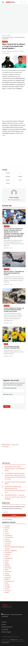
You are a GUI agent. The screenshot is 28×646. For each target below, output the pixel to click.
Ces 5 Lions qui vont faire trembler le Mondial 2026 (11, 347)
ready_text (8, 577)
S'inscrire (14, 515)
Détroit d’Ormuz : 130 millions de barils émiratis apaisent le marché (14, 273)
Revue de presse (9, 581)
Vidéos (7, 592)
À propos (4, 622)
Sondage (7, 587)
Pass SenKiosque (5, 642)
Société (7, 585)
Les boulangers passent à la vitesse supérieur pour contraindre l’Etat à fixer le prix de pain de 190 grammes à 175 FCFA (15, 476)
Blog (6, 530)
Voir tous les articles (14, 200)
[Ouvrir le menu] (2, 2)
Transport (8, 590)
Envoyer (7, 406)
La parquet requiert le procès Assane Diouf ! (15, 483)
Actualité (5, 41)
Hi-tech (7, 556)
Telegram (8, 180)
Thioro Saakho (14, 51)
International (8, 558)
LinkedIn (20, 176)
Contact (3, 624)
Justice (7, 560)
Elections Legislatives (11, 550)
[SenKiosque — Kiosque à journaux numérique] (14, 617)
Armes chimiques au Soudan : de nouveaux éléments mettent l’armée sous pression (14, 309)
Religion (7, 579)
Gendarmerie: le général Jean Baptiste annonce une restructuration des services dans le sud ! (15, 489)
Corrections (4, 629)
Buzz (6, 531)
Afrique (7, 528)
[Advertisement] (14, 19)
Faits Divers (8, 552)
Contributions (9, 537)
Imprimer (8, 183)
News (6, 569)
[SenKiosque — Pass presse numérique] (14, 453)
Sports (5, 344)
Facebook (8, 173)
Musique (7, 566)
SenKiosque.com (14, 639)
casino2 (7, 533)
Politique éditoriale (6, 627)
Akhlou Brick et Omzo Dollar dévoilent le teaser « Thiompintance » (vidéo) (15, 468)
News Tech (8, 571)
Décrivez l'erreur (8, 394)
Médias (7, 564)
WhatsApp (8, 176)
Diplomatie (8, 541)
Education (8, 545)
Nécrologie (8, 568)
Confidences (8, 535)
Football (7, 554)
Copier (20, 179)
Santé (6, 583)
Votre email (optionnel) (9, 388)
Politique (7, 575)
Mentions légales (6, 632)
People (7, 573)
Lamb (6, 562)
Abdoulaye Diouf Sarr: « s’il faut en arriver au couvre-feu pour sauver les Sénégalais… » (15, 497)
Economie (8, 543)
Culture (7, 539)
